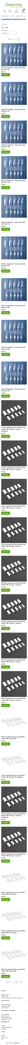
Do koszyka (6, 74)
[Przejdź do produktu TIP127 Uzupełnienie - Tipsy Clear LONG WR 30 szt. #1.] (14, 54)
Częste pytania (5, 994)
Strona (9, 39)
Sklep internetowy (12, 1043)
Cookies (3, 1025)
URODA (12, 16)
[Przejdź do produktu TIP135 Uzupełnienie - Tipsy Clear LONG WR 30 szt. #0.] (14, 289)
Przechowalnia (5, 1007)
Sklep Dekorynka (5, 16)
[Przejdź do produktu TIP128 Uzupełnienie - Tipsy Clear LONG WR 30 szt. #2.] (14, 93)
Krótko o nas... (5, 1037)
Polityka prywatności (6, 1027)
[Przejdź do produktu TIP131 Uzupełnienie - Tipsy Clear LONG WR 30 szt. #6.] (14, 206)
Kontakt (3, 1035)
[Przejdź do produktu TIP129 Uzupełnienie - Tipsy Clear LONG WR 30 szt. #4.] (14, 167)
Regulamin (4, 1029)
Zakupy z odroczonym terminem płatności (12, 998)
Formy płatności (5, 1014)
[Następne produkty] (16, 982)
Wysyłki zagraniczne (6, 1017)
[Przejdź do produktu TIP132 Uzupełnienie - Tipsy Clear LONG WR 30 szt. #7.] (14, 247)
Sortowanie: (4, 30)
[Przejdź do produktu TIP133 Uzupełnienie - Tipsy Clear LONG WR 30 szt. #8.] (14, 373)
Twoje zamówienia (5, 1004)
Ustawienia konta (5, 1006)
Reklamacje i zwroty (6, 1019)
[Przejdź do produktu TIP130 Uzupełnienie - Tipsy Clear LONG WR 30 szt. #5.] (14, 132)
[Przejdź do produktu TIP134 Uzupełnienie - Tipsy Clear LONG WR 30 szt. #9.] (14, 331)
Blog (2, 1038)
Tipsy (24, 16)
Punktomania (4, 996)
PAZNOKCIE (18, 16)
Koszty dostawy (5, 1016)
